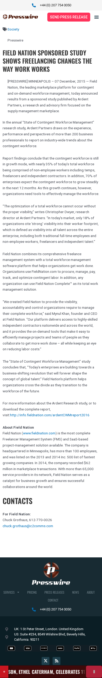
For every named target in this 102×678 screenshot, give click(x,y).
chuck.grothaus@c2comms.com (28, 526)
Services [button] (9, 592)
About (91, 592)
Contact (53, 600)
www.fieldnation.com (39, 433)
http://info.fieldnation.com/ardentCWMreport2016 (49, 415)
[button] (96, 16)
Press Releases (54, 592)
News (75, 592)
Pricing (32, 592)
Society (13, 29)
